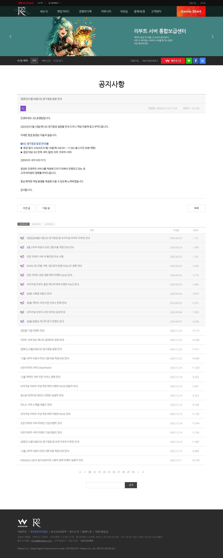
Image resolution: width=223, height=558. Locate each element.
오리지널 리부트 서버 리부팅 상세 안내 (46, 312)
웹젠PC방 (87, 531)
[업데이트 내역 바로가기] (33, 160)
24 (104, 471)
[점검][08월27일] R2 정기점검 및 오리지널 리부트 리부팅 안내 (58, 238)
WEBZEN (22, 523)
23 (99, 471)
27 (118, 471)
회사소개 (74, 531)
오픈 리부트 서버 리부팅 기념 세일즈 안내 (41, 432)
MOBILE (55, 3)
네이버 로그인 (189, 61)
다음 (212, 36)
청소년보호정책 (58, 531)
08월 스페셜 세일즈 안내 (39, 293)
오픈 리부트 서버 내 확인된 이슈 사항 (45, 256)
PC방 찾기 (58, 60)
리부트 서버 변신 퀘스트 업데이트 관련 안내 (42, 339)
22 (94, 471)
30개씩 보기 (36, 224)
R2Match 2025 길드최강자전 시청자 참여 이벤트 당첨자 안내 (51, 460)
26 (114, 471)
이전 (10, 36)
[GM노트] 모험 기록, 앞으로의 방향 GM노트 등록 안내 (54, 265)
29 (128, 471)
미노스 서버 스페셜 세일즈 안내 (36, 404)
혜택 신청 (46, 60)
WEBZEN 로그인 (173, 61)
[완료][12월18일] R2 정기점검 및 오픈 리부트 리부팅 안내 (49, 441)
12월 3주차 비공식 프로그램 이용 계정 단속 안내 (44, 358)
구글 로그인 (202, 61)
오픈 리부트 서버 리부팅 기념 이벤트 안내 (41, 423)
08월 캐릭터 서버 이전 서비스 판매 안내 (46, 302)
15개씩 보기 (23, 224)
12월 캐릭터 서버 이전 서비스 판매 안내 (40, 376)
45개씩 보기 (49, 224)
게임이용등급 (101, 531)
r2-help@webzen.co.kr (41, 541)
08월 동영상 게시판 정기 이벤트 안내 (45, 321)
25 (109, 471)
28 (123, 471)
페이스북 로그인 (196, 61)
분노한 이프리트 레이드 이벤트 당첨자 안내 (41, 395)
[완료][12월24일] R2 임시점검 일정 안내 (41, 349)
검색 (131, 484)
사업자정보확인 (86, 541)
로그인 (203, 3)
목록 (196, 208)
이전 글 (26, 208)
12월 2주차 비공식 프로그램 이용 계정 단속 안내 (44, 450)
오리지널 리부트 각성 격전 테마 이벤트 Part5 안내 (45, 413)
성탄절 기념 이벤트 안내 (32, 330)
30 (133, 471)
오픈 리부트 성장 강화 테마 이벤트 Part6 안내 (49, 275)
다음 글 (46, 208)
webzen (25, 3)
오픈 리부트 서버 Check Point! (36, 367)
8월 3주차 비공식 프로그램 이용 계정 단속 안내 (50, 247)
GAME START (191, 11)
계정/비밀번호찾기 (150, 60)
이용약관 (21, 531)
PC (42, 3)
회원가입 (192, 3)
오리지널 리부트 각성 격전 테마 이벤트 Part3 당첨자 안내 (49, 386)
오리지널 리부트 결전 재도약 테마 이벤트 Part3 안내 (53, 284)
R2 (22, 11)
